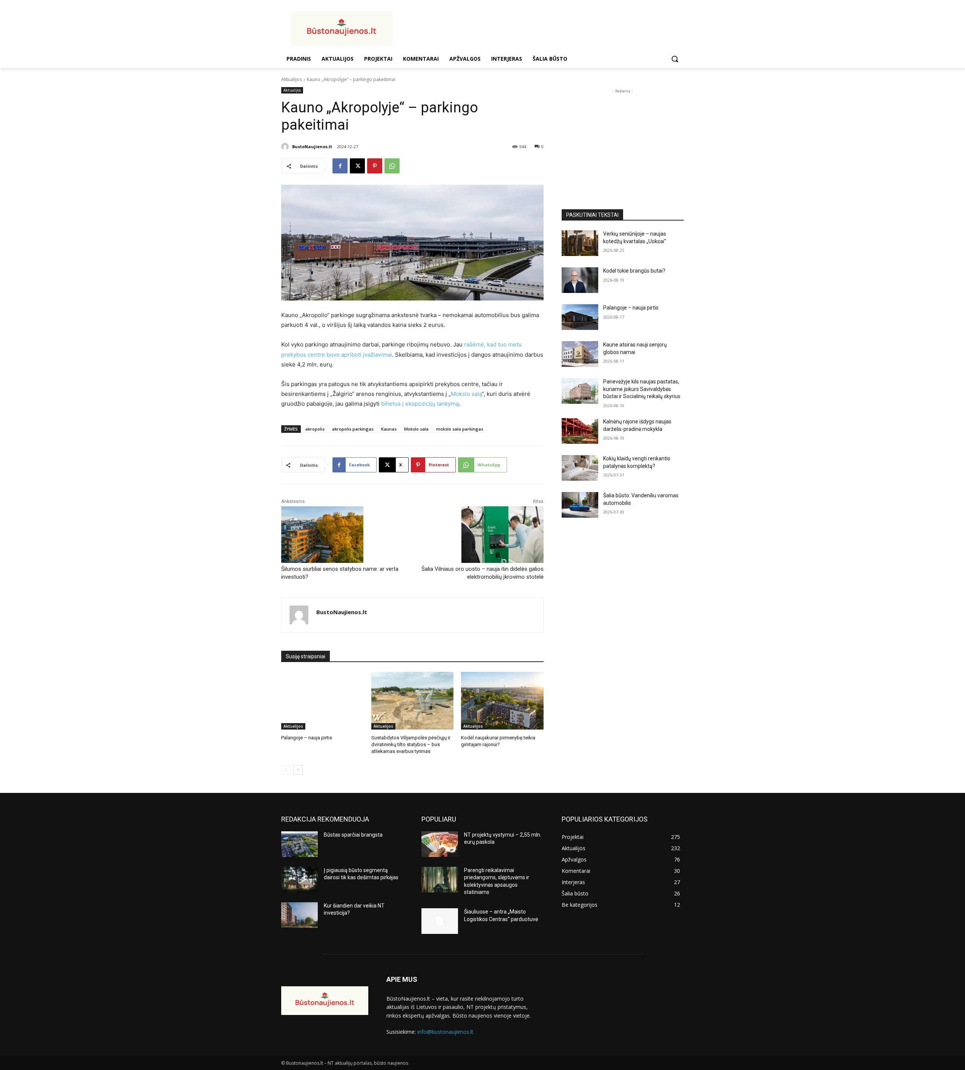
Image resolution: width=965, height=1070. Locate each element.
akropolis (315, 429)
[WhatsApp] (392, 165)
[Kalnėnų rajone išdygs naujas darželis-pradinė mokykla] (580, 431)
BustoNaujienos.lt (312, 146)
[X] (357, 165)
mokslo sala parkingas (459, 429)
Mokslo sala (416, 429)
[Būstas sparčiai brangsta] (299, 844)
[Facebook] (340, 165)
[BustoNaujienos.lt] (286, 146)
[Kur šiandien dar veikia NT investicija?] (299, 915)
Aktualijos (291, 79)
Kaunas (389, 429)
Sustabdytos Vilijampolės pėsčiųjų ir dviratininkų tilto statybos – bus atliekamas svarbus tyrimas (410, 744)
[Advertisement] (543, 27)
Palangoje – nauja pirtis (306, 737)
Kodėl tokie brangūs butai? (634, 271)
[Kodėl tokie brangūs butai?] (580, 280)
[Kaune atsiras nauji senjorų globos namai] (580, 354)
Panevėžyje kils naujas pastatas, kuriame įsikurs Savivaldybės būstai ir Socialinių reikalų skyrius (641, 389)
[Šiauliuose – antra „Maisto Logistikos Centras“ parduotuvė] (439, 921)
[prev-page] (286, 770)
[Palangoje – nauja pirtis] (322, 701)
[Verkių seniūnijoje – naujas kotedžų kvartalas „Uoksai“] (580, 243)
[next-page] (298, 770)
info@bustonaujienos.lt (445, 1031)
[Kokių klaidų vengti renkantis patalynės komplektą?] (580, 468)
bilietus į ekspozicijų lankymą (420, 403)
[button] (675, 59)
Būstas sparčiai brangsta (353, 835)
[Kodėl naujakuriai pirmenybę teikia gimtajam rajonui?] (502, 701)
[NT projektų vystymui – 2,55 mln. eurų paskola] (439, 844)
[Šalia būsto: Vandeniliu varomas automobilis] (580, 505)
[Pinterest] (374, 165)
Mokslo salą (466, 393)
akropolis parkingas (353, 429)
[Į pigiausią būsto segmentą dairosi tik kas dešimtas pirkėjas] (299, 879)
